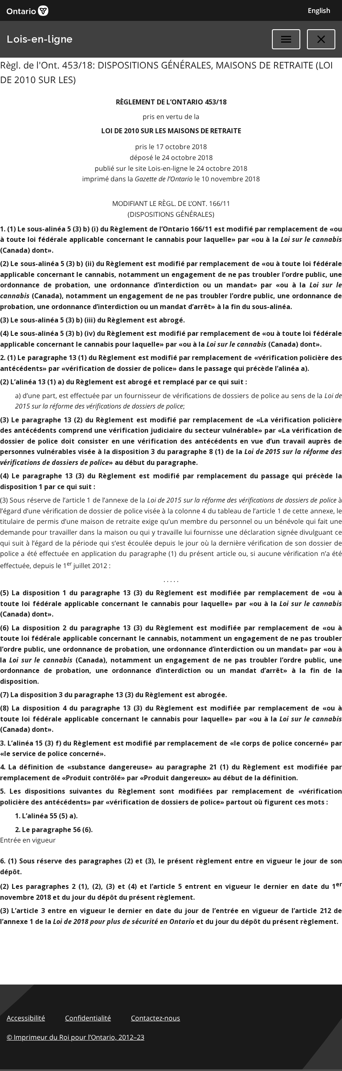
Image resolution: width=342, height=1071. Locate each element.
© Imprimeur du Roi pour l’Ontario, (75, 1037)
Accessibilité (26, 1018)
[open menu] (286, 39)
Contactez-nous (155, 1018)
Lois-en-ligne (40, 39)
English (319, 10)
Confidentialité (88, 1018)
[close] (321, 39)
